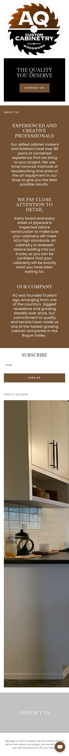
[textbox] (34, 365)
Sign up (34, 377)
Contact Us (34, 87)
